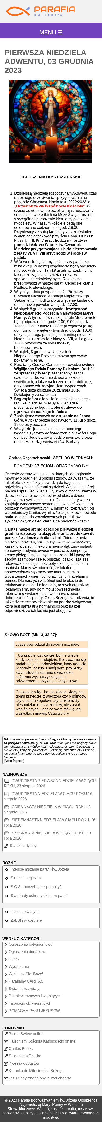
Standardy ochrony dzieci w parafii (40, 896)
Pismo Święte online (26, 1034)
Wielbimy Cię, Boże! (26, 974)
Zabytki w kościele (26, 920)
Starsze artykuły (23, 846)
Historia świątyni (24, 912)
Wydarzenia (19, 967)
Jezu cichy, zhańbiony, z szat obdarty (40, 1078)
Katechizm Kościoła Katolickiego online (42, 1041)
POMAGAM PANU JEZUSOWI (35, 1011)
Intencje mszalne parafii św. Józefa (40, 869)
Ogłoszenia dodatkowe (28, 952)
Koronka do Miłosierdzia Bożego (36, 1071)
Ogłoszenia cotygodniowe (30, 944)
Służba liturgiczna (26, 878)
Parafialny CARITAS (26, 981)
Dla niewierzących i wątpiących (35, 996)
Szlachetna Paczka (25, 1056)
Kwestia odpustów (24, 1063)
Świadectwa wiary (24, 989)
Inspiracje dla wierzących (30, 1003)
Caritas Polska (21, 1049)
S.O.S (14, 959)
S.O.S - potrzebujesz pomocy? (36, 887)
